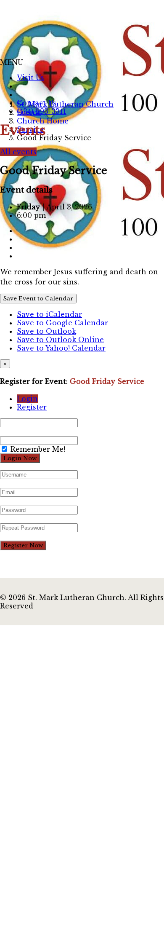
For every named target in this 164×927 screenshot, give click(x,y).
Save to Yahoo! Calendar (61, 348)
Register (32, 407)
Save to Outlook (46, 331)
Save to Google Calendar (62, 323)
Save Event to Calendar (38, 298)
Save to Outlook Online (60, 339)
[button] (11, 62)
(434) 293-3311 (41, 111)
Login (27, 398)
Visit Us (30, 77)
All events (18, 151)
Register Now (23, 545)
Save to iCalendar (49, 314)
